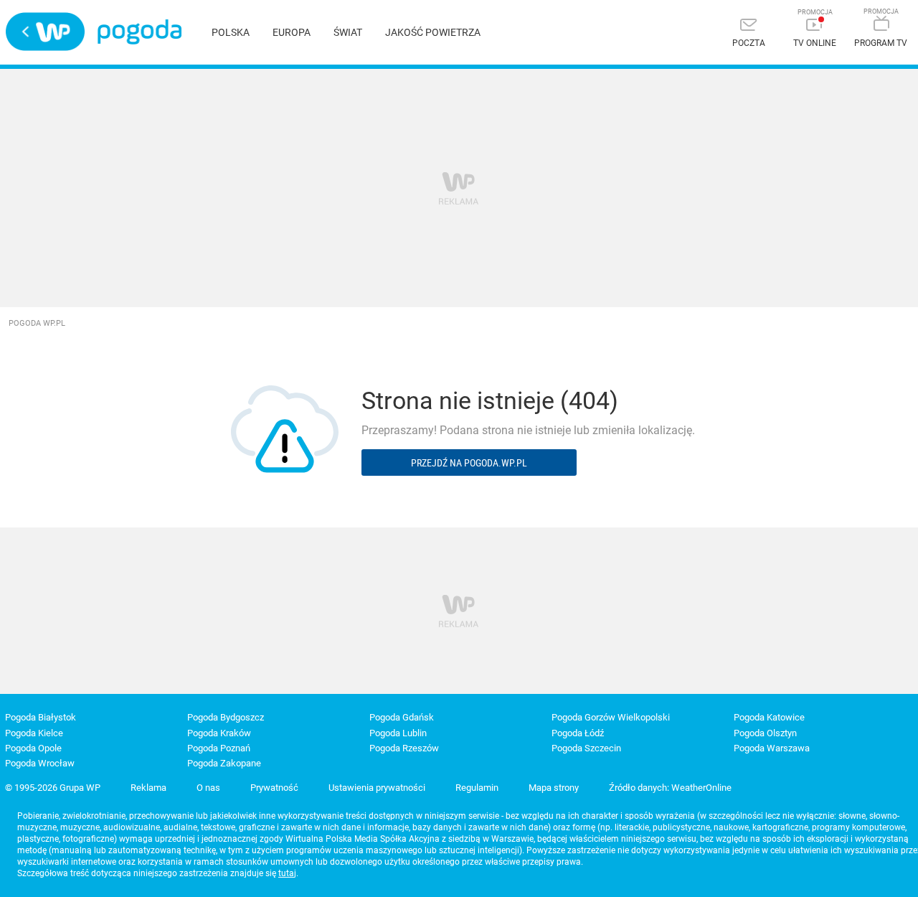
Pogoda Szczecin (586, 748)
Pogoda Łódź (578, 733)
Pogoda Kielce (34, 733)
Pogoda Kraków (219, 733)
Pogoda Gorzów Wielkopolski (611, 717)
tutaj (287, 873)
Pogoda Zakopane (224, 763)
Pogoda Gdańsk (401, 717)
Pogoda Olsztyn (765, 733)
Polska (231, 32)
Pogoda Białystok (40, 717)
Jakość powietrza (433, 32)
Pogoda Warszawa (772, 748)
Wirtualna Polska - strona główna (45, 31)
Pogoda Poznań (218, 748)
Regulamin (476, 787)
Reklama (148, 787)
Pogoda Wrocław (40, 763)
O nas (208, 787)
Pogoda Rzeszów (404, 748)
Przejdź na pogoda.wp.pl (469, 462)
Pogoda (139, 31)
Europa (292, 32)
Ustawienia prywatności (376, 787)
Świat (347, 32)
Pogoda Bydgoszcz (225, 717)
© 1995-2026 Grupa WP (52, 787)
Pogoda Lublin (398, 733)
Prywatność (274, 787)
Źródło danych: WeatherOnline (670, 787)
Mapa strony (554, 787)
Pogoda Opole (33, 748)
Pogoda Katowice (769, 717)
